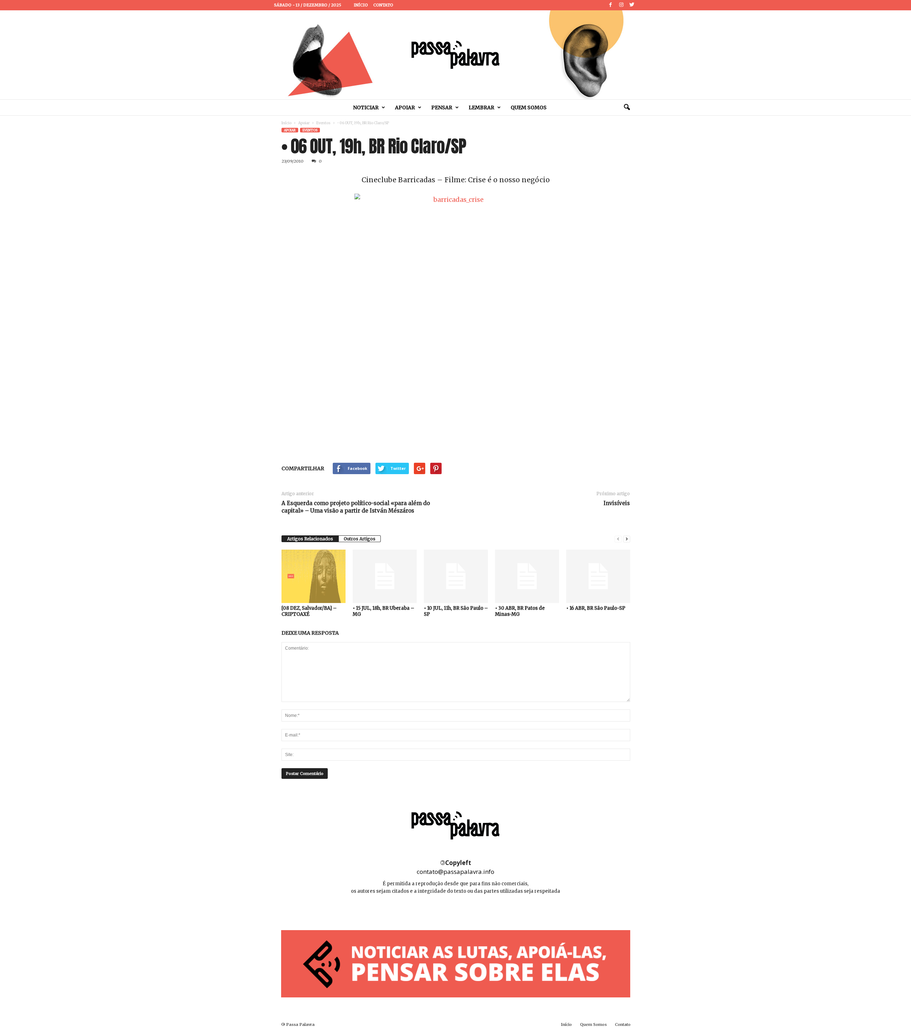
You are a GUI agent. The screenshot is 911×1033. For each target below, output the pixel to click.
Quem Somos (529, 107)
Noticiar (366, 107)
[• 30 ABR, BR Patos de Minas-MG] (527, 576)
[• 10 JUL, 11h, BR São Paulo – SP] (456, 576)
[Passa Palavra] (455, 55)
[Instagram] (621, 5)
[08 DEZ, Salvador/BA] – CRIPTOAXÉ (309, 611)
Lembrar (481, 107)
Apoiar (405, 107)
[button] (626, 107)
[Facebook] (610, 5)
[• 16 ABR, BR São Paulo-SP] (598, 576)
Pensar (441, 107)
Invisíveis (617, 503)
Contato (383, 4)
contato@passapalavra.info (455, 871)
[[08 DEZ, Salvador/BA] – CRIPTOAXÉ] (313, 576)
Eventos (323, 123)
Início (361, 4)
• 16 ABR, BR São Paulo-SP (595, 608)
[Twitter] (632, 5)
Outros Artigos (359, 538)
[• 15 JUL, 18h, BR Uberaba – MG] (385, 576)
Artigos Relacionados (310, 538)
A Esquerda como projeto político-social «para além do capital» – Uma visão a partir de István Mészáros (355, 507)
